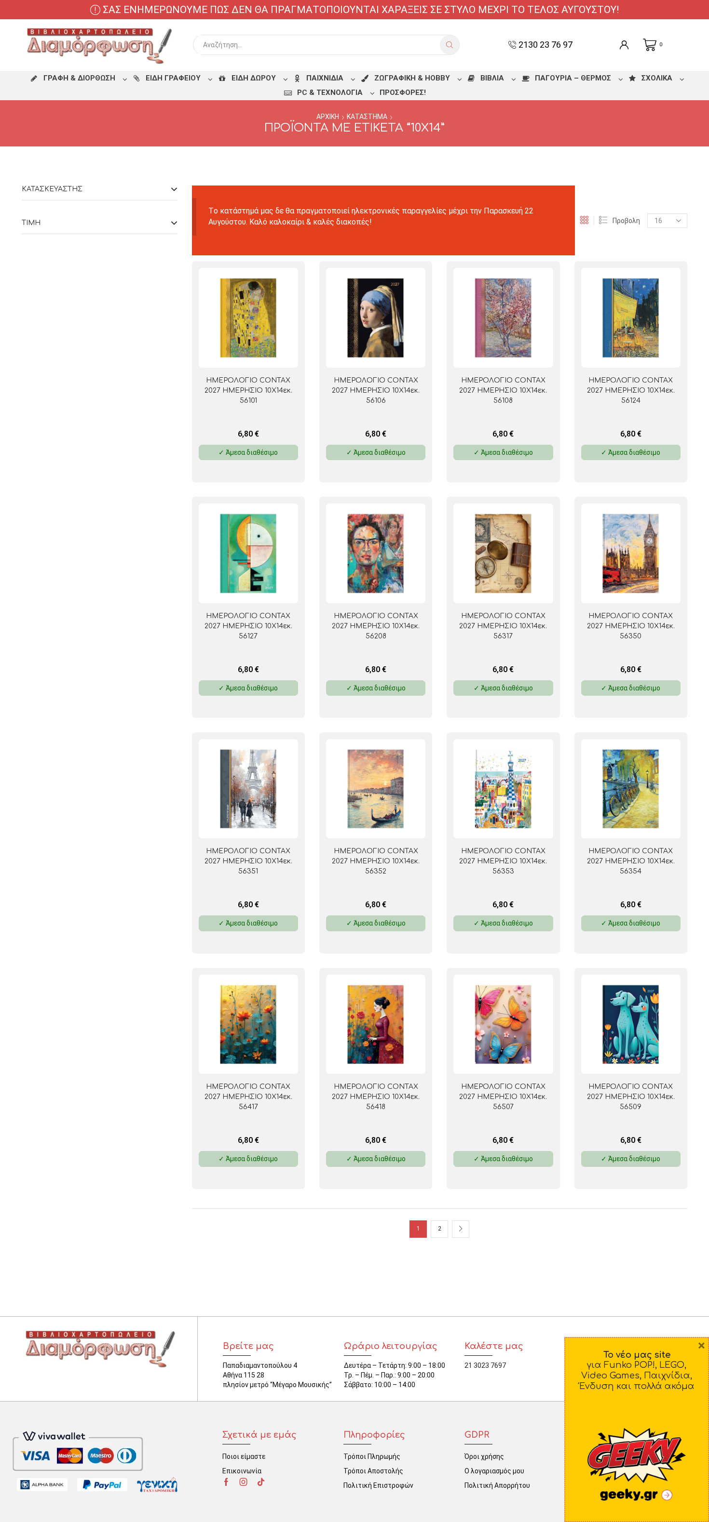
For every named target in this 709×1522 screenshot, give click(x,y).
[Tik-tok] (261, 1482)
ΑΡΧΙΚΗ (327, 116)
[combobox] (319, 44)
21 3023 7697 (485, 1365)
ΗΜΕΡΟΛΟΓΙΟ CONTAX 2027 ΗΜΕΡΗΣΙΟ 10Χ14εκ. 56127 (248, 626)
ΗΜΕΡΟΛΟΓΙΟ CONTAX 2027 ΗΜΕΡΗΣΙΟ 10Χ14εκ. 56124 (631, 390)
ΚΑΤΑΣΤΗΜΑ (367, 116)
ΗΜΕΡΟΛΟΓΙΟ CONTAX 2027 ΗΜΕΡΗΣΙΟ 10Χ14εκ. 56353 (503, 861)
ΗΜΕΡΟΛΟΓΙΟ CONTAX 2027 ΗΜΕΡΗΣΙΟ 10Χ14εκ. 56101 (248, 390)
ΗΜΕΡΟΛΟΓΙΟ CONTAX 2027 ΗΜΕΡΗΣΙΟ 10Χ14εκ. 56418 (376, 1097)
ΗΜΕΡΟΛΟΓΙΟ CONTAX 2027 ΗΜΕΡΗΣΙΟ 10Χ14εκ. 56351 (248, 861)
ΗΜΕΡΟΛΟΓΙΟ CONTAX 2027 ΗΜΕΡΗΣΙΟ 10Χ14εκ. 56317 (503, 626)
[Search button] (449, 44)
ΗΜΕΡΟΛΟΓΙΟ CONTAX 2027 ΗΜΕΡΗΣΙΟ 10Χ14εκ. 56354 (631, 861)
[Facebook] (226, 1482)
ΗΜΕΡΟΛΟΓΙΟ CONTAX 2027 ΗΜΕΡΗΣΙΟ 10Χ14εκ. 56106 (376, 390)
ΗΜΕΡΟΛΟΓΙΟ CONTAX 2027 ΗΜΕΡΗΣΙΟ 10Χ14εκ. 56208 (376, 626)
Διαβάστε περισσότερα (268, 352)
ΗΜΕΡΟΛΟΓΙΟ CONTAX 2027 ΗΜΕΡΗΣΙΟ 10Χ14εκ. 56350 (631, 626)
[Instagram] (243, 1482)
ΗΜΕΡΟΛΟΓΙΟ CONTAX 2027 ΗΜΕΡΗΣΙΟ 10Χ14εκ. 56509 (631, 1097)
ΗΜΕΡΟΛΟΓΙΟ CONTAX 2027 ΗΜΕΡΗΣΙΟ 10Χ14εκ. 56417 (248, 1097)
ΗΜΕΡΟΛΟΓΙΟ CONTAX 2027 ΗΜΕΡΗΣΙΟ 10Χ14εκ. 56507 (503, 1097)
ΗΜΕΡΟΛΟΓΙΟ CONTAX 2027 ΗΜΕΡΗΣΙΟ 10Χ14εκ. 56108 (503, 390)
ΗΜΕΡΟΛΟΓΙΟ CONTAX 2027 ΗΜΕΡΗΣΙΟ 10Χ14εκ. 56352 (376, 861)
